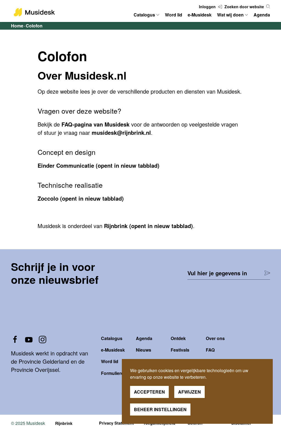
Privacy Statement (116, 423)
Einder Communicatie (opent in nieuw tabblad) (98, 165)
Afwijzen (189, 392)
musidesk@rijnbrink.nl (121, 132)
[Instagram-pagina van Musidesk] (42, 339)
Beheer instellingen (160, 409)
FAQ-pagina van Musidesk (95, 124)
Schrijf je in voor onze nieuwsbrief (55, 273)
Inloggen (208, 6)
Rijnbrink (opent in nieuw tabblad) (148, 226)
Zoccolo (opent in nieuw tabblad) (81, 198)
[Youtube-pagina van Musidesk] (29, 339)
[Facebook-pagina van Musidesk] (15, 339)
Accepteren (149, 392)
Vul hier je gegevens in (217, 273)
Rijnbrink (63, 423)
